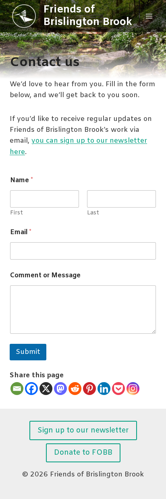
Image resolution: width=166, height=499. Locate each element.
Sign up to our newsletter (83, 430)
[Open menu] (148, 16)
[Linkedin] (104, 388)
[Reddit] (74, 388)
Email (20, 232)
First (16, 213)
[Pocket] (118, 388)
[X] (45, 388)
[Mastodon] (60, 388)
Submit (28, 352)
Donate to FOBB (83, 452)
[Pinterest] (89, 388)
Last (93, 213)
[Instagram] (133, 388)
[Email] (16, 388)
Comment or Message (45, 275)
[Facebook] (31, 388)
